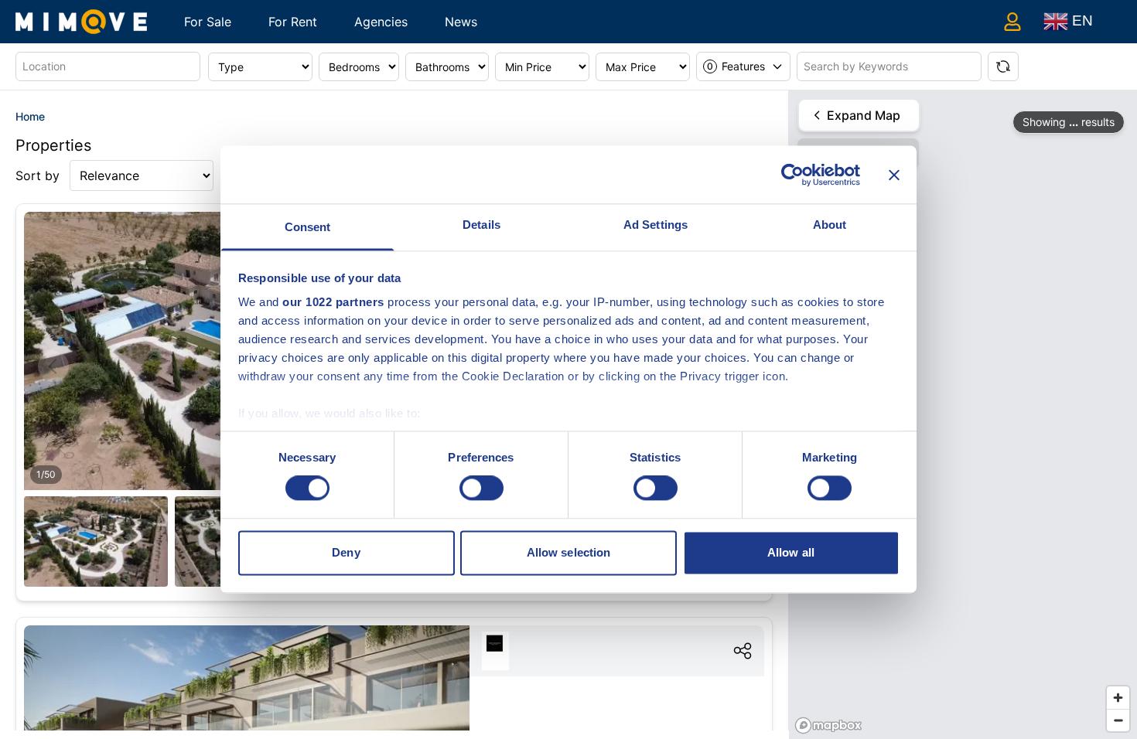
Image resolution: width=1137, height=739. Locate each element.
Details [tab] (481, 224)
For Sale (207, 21)
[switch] (481, 488)
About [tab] (830, 224)
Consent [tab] (308, 226)
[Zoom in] (1118, 697)
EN (1080, 20)
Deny (346, 552)
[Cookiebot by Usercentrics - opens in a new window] (792, 174)
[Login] (1012, 21)
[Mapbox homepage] (828, 725)
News (461, 21)
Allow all (790, 552)
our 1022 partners (333, 301)
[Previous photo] (53, 366)
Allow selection (569, 552)
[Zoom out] (1118, 720)
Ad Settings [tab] (655, 224)
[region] (963, 414)
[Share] (742, 651)
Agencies (381, 21)
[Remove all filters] (1003, 66)
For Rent (292, 21)
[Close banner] (894, 174)
